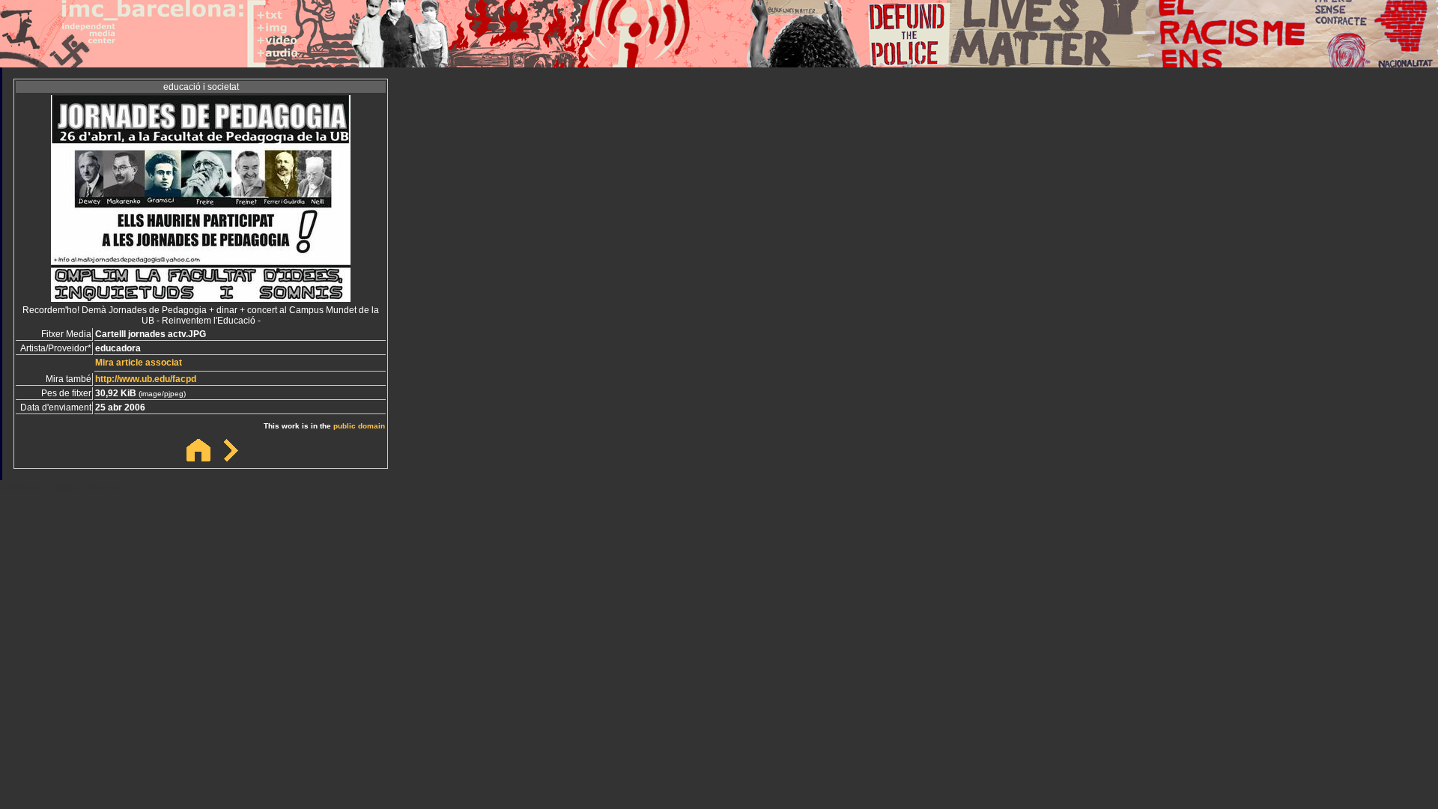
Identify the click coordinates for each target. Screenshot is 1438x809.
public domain (359, 426)
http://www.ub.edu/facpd (145, 379)
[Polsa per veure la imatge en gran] (201, 297)
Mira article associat (138, 362)
